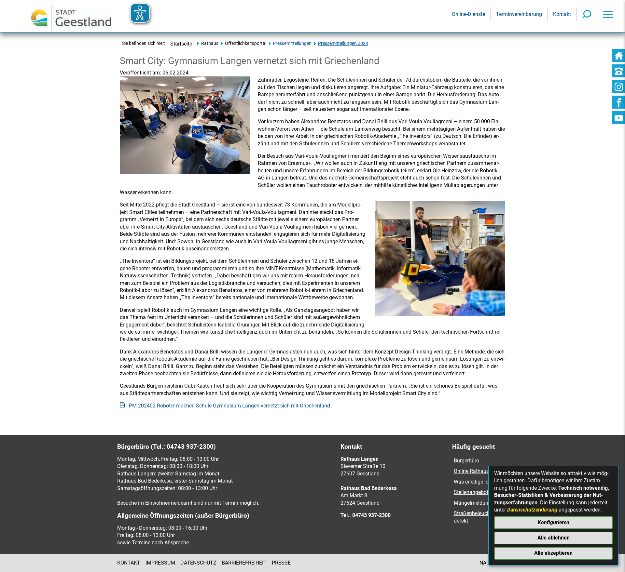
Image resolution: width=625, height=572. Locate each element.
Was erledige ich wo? (478, 482)
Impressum (160, 563)
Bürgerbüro (466, 461)
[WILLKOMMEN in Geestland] (71, 16)
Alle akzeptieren (553, 553)
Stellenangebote (472, 492)
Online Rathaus (472, 471)
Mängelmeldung (472, 503)
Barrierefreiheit (244, 563)
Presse (281, 563)
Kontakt (128, 563)
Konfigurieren (553, 522)
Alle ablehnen (553, 538)
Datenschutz (198, 563)
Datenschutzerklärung (532, 510)
